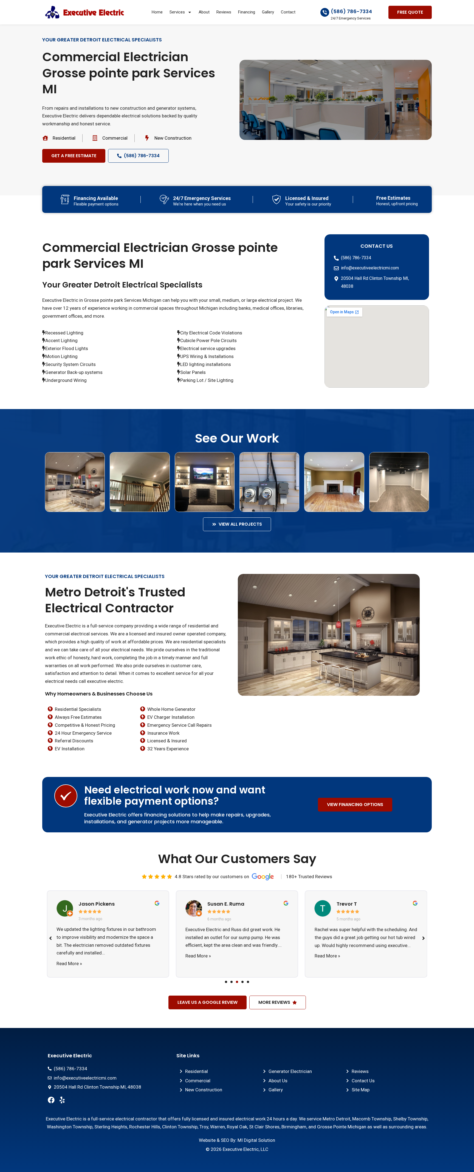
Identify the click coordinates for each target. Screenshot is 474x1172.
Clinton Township (180, 1126)
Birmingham (293, 1126)
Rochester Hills (144, 1126)
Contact (288, 12)
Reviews (223, 12)
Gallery (268, 12)
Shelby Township (410, 1119)
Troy (203, 1126)
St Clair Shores (264, 1126)
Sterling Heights (110, 1126)
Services (177, 12)
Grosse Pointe (331, 1126)
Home (157, 12)
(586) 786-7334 (351, 11)
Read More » (69, 964)
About (204, 12)
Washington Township (69, 1126)
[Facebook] (51, 1100)
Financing (246, 12)
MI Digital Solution (256, 1140)
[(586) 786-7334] (324, 12)
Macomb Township (371, 1119)
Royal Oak (237, 1126)
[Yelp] (62, 1100)
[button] (226, 982)
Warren (217, 1126)
